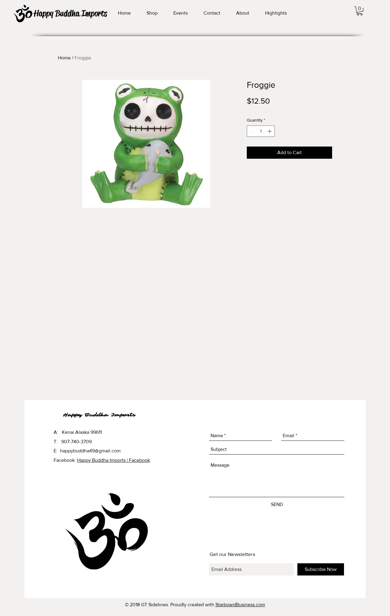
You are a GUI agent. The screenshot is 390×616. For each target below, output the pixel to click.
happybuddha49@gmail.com (90, 450)
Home (64, 57)
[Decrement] (251, 131)
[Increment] (270, 131)
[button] (359, 10)
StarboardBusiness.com (240, 604)
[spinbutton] (260, 131)
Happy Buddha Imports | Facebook (113, 460)
